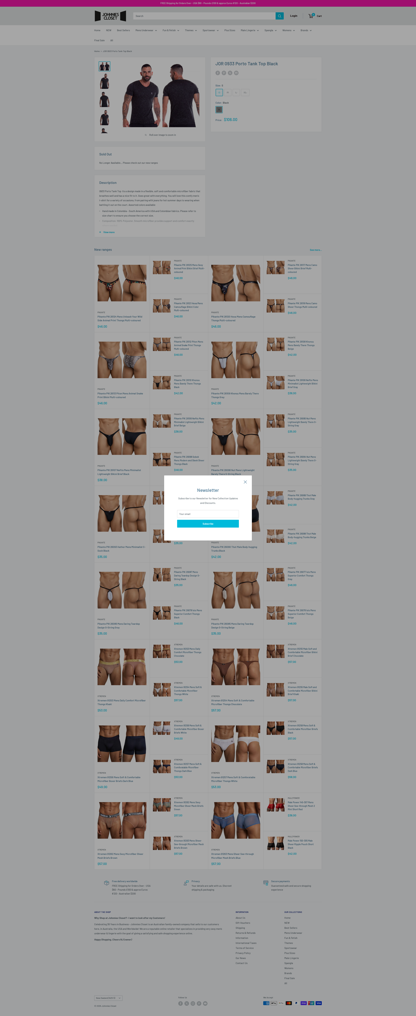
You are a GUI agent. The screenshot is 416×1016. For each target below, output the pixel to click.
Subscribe (208, 523)
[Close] (245, 481)
